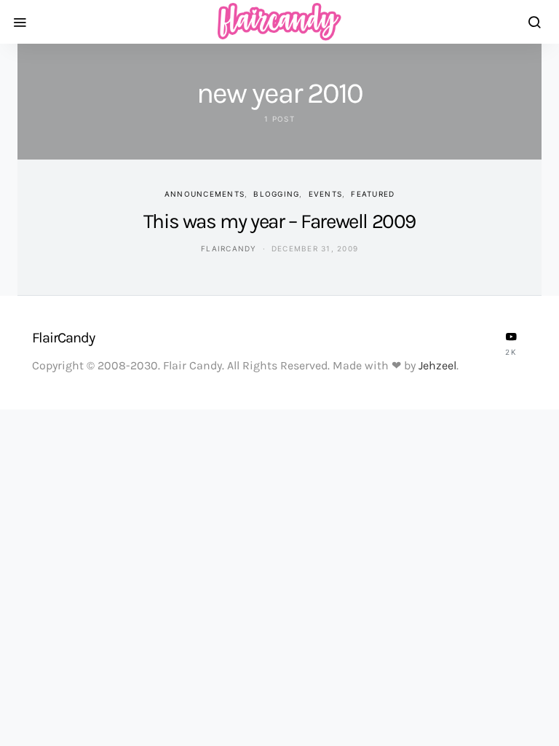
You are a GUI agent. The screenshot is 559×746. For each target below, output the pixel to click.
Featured (373, 193)
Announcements (204, 193)
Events (326, 193)
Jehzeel (437, 365)
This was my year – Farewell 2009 (279, 221)
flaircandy (229, 248)
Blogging (276, 193)
